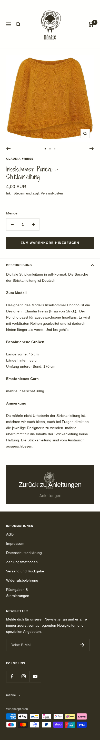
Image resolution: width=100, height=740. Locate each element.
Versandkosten (52, 193)
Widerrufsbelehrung (22, 580)
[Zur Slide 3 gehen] (54, 148)
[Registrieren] (82, 645)
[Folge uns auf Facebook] (12, 676)
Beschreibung (19, 265)
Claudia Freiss (19, 158)
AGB (10, 534)
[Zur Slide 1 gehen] (45, 148)
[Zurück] (8, 148)
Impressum (15, 543)
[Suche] (18, 24)
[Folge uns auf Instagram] (23, 676)
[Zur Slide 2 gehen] (50, 148)
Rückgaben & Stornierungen (17, 592)
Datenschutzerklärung (24, 553)
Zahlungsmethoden (22, 562)
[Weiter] (91, 148)
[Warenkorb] (91, 24)
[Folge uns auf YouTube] (35, 676)
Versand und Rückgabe (25, 571)
